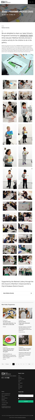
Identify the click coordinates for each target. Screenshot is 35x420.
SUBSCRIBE (26, 401)
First (3, 364)
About (19, 375)
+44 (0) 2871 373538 (5, 402)
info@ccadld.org (4, 404)
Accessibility (20, 387)
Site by (31, 415)
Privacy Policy (20, 417)
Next (29, 364)
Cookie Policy (24, 417)
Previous (7, 364)
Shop (19, 388)
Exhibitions (20, 377)
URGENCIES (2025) (26, 36)
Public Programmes (21, 378)
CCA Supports (20, 383)
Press (19, 381)
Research (19, 380)
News (19, 384)
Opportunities (20, 385)
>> (32, 364)
